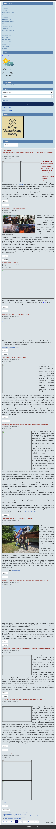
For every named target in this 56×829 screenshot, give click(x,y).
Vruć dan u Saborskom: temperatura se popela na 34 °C (16, 812)
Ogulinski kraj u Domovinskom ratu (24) (13, 208)
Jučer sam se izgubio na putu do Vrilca (12, 818)
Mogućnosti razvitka (6, 39)
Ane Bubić (20, 184)
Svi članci (4, 10)
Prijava (27, 104)
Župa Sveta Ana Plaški (31, 511)
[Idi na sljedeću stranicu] (34, 821)
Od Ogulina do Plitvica (7, 26)
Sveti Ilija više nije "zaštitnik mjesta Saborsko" (15, 314)
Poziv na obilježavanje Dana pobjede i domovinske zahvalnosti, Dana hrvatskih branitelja (23, 815)
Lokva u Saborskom (6, 35)
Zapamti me (5, 100)
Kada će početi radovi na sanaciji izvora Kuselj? (14, 817)
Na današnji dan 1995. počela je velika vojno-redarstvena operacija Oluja (24, 699)
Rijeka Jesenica (5, 37)
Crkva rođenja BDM (6, 19)
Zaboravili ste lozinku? (6, 107)
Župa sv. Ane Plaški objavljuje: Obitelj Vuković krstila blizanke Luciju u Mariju (25, 424)
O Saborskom (5, 8)
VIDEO (4, 802)
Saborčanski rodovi (6, 28)
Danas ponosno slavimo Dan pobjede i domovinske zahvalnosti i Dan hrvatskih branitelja (28, 648)
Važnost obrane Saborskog (8, 30)
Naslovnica (4, 5)
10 (31, 821)
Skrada (3, 32)
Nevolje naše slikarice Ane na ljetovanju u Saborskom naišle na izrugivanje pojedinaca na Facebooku (27, 153)
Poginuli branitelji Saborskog (8, 12)
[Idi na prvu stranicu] (3, 821)
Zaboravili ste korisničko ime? (8, 109)
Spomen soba (5, 17)
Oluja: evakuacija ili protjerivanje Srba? (14, 357)
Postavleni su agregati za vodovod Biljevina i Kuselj (15, 814)
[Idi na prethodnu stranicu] (6, 821)
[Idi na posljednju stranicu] (37, 821)
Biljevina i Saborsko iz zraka (10, 262)
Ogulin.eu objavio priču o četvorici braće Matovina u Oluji (19, 518)
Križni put (4, 23)
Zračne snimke (5, 46)
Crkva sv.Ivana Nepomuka (8, 21)
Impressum (4, 48)
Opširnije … (4, 201)
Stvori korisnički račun (6, 110)
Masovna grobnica (6, 14)
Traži (3, 145)
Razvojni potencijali (6, 41)
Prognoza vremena (6, 44)
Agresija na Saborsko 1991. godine (12, 753)
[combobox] (11, 145)
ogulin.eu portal (16, 570)
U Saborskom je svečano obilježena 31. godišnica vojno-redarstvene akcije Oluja (26, 580)
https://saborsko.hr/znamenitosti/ (10, 347)
